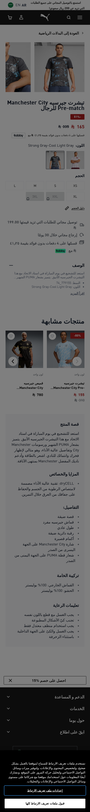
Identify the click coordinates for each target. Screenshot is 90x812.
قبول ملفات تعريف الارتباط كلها (45, 803)
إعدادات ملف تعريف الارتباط (45, 790)
